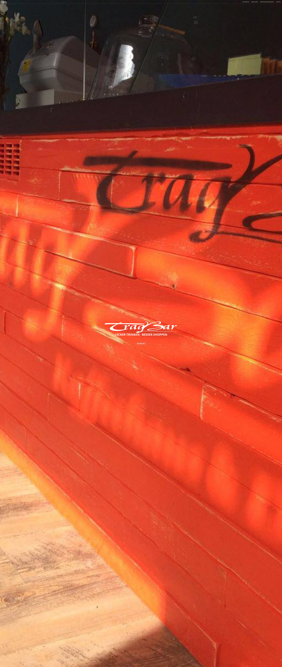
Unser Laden (254, 2)
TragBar (4, 2)
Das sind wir (245, 2)
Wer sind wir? (141, 343)
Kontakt (278, 2)
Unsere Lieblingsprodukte (267, 2)
